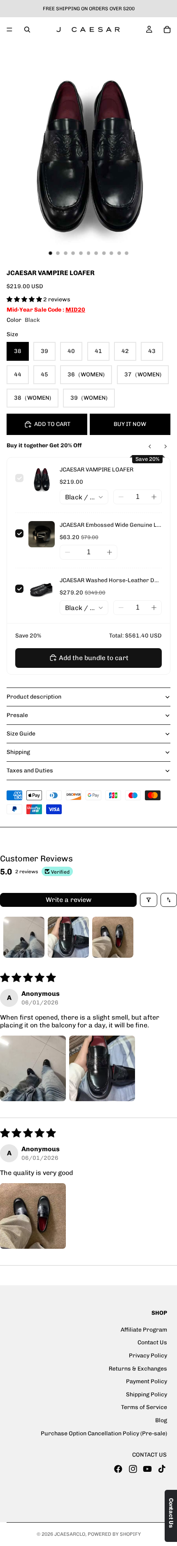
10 (119, 253)
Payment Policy (146, 1381)
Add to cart (52, 424)
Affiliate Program (144, 1329)
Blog (161, 1420)
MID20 (75, 309)
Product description (34, 696)
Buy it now (130, 424)
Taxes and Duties (30, 770)
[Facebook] (118, 1468)
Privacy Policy (148, 1355)
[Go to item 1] (23, 937)
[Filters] (148, 900)
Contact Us (152, 1342)
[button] (25, 299)
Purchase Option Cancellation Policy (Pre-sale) (104, 1433)
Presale (17, 715)
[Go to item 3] (112, 937)
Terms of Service (144, 1407)
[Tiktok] (162, 1468)
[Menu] (9, 29)
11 (126, 253)
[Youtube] (147, 1468)
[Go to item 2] (68, 937)
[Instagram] (133, 1468)
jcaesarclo (69, 1534)
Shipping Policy (146, 1394)
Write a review (68, 900)
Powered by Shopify (114, 1534)
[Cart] (167, 29)
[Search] (27, 29)
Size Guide (21, 733)
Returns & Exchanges (138, 1368)
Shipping (18, 752)
